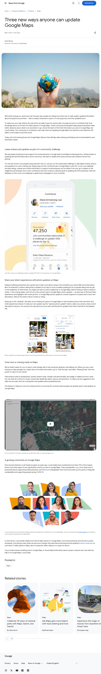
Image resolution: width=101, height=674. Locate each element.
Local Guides (82, 532)
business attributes (86, 543)
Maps (39, 11)
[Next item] (12, 638)
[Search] (73, 3)
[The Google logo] (8, 656)
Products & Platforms (18, 11)
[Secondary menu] (79, 3)
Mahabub (45, 470)
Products (31, 11)
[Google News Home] (16, 3)
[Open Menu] (5, 3)
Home (7, 11)
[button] (89, 3)
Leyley (77, 467)
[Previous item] (7, 638)
